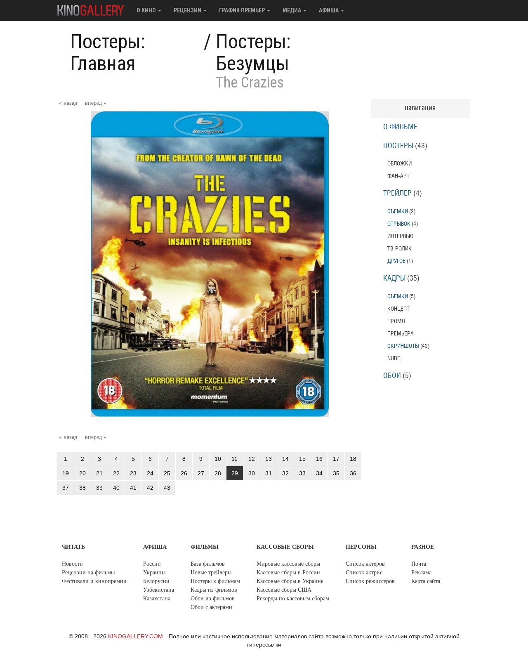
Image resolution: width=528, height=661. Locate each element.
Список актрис (364, 572)
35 (336, 473)
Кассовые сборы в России (288, 572)
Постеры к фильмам (215, 581)
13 (268, 459)
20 (82, 473)
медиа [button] (292, 10)
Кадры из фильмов (214, 590)
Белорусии (156, 581)
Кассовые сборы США (284, 590)
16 (319, 459)
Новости (72, 564)
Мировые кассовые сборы (288, 564)
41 (133, 487)
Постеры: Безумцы (253, 52)
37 (65, 487)
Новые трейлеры (211, 572)
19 (65, 473)
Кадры (394, 278)
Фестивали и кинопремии (94, 581)
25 (167, 473)
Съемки (397, 211)
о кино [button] (147, 10)
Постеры (398, 146)
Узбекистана (158, 590)
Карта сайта (425, 581)
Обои (392, 376)
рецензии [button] (188, 10)
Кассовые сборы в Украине (290, 581)
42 (150, 487)
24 (150, 473)
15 (302, 459)
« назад (68, 103)
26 (184, 473)
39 (99, 487)
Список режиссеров (370, 581)
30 (251, 473)
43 (167, 487)
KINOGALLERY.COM (135, 636)
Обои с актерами (211, 607)
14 (285, 459)
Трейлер (397, 193)
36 (353, 473)
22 (116, 473)
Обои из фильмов (213, 598)
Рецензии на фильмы (88, 572)
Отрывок (398, 224)
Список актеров (365, 564)
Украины (154, 572)
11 (234, 459)
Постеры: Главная (107, 52)
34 (319, 473)
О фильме (400, 127)
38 (82, 487)
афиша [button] (329, 10)
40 (116, 487)
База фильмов (208, 564)
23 (133, 473)
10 (217, 459)
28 (217, 473)
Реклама (421, 572)
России (152, 564)
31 (268, 473)
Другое (396, 261)
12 (251, 459)
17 (336, 459)
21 (99, 473)
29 (234, 473)
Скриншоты (403, 346)
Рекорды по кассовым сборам (293, 598)
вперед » (95, 103)
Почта (418, 564)
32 (285, 473)
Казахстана (156, 598)
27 (201, 473)
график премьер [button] (242, 10)
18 (353, 459)
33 (302, 473)
